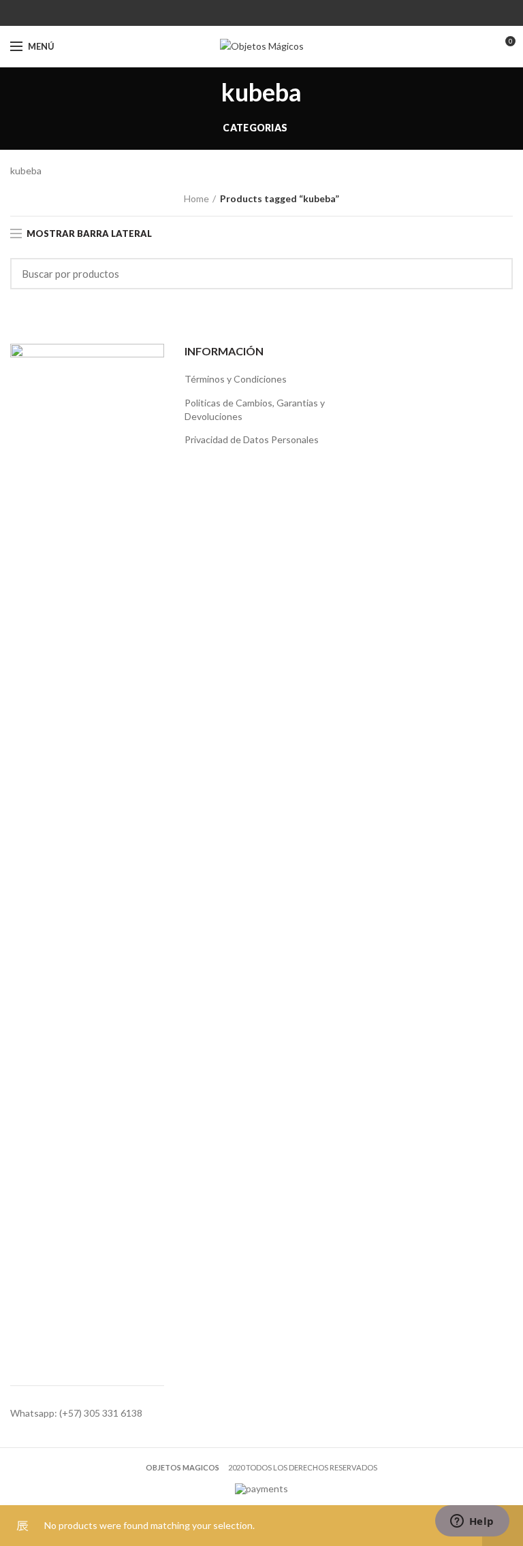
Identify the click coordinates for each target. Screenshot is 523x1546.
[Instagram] (270, 13)
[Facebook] (253, 13)
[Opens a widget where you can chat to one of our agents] (471, 1522)
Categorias (255, 127)
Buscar (494, 273)
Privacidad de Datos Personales (252, 439)
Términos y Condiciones (236, 379)
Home (196, 198)
